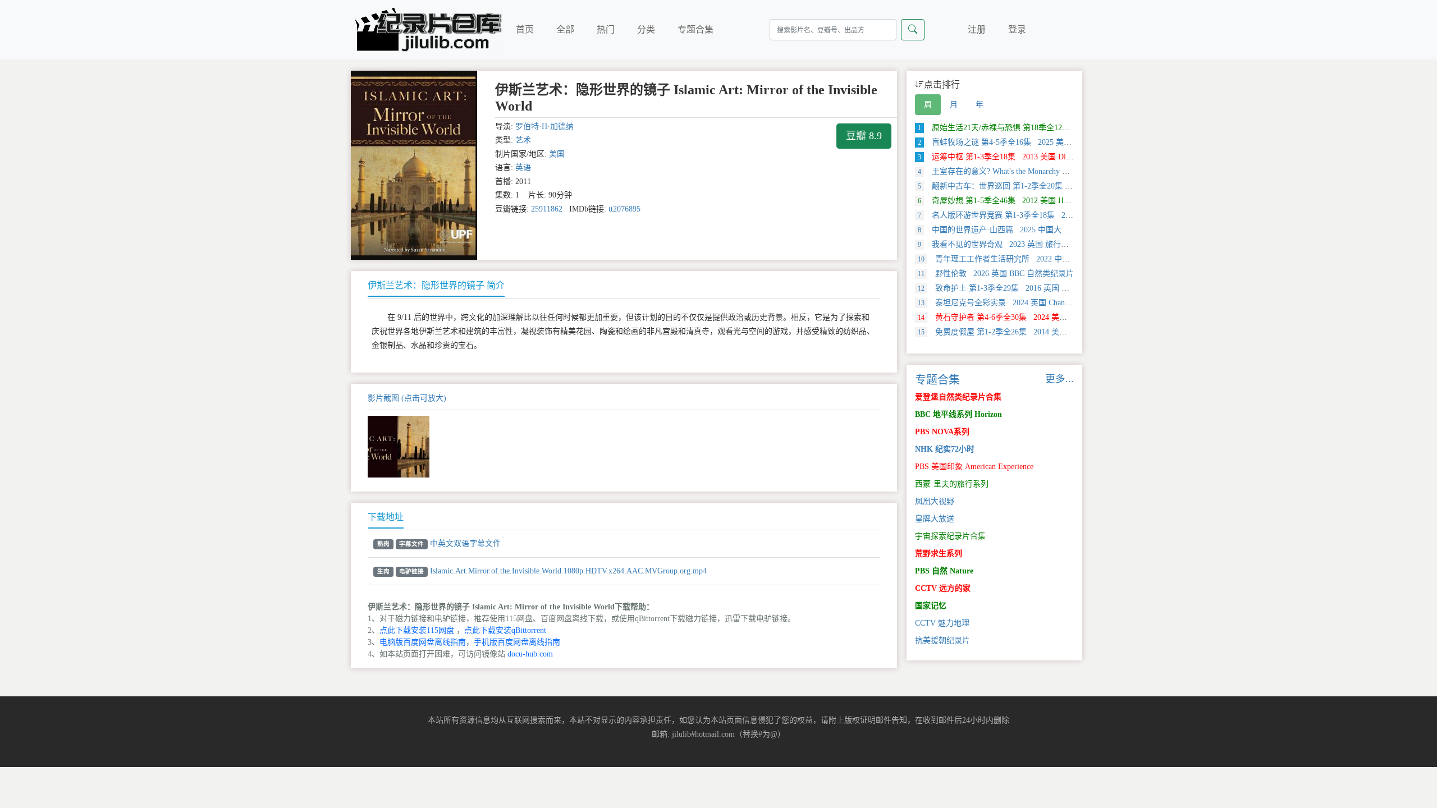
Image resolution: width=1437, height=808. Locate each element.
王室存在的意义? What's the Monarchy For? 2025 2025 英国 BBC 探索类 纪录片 (1061, 171)
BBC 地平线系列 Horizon (958, 414)
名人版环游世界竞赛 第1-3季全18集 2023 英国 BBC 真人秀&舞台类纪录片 (1055, 215)
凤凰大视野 (934, 501)
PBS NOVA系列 (942, 432)
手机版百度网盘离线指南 (517, 642)
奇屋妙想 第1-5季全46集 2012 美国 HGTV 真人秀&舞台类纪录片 (1038, 200)
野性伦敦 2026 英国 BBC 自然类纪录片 (996, 273)
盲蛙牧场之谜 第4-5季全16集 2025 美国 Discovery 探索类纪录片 (1036, 142)
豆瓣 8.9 (864, 135)
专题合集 (695, 29)
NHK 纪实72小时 (944, 449)
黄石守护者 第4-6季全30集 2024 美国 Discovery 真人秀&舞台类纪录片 (1049, 317)
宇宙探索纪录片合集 (950, 536)
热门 (606, 29)
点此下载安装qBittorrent (505, 630)
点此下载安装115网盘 (416, 630)
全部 (565, 29)
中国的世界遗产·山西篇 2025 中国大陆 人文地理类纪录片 (1026, 230)
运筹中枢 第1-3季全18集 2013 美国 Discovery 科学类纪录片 (1028, 157)
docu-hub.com (530, 654)
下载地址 (386, 517)
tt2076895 (624, 209)
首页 (525, 29)
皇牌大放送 (934, 519)
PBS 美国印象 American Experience (974, 466)
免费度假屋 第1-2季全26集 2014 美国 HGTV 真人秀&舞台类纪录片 (1044, 332)
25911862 (546, 209)
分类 (646, 29)
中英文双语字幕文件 (465, 543)
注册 (977, 29)
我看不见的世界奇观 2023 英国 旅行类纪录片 (1005, 244)
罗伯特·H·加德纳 (544, 126)
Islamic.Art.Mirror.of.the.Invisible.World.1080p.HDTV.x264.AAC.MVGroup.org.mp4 (568, 571)
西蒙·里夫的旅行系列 (951, 484)
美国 (557, 154)
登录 (1017, 29)
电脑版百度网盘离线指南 (422, 642)
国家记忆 (930, 606)
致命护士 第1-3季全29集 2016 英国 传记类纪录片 (1013, 288)
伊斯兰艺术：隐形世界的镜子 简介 (436, 285)
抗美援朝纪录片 (942, 640)
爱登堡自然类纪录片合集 (958, 397)
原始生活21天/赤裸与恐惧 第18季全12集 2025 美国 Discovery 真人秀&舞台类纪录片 (1071, 127)
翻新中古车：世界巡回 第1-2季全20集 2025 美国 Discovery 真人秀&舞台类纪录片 (1067, 186)
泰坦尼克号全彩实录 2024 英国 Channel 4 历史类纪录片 (1024, 303)
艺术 (523, 140)
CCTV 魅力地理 (942, 623)
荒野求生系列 (938, 553)
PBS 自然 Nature (944, 571)
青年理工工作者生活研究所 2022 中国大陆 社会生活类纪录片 (1034, 259)
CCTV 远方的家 (943, 588)
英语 (523, 167)
